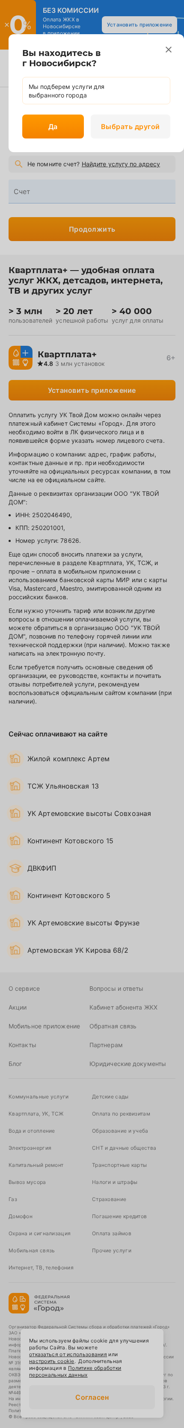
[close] (168, 49)
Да (53, 126)
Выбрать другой (130, 126)
